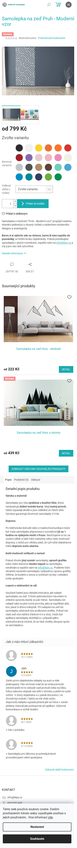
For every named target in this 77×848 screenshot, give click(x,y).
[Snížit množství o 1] (15, 206)
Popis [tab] (8, 479)
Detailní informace (12, 253)
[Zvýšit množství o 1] (15, 201)
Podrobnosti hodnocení (51, 38)
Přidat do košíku (35, 203)
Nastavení (37, 827)
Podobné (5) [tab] (21, 479)
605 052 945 (14, 802)
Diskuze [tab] (35, 479)
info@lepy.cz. (45, 567)
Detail (66, 369)
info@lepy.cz (64, 242)
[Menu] (68, 4)
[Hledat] (49, 4)
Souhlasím (37, 839)
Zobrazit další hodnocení (59, 769)
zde (50, 817)
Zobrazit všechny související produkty (38, 468)
